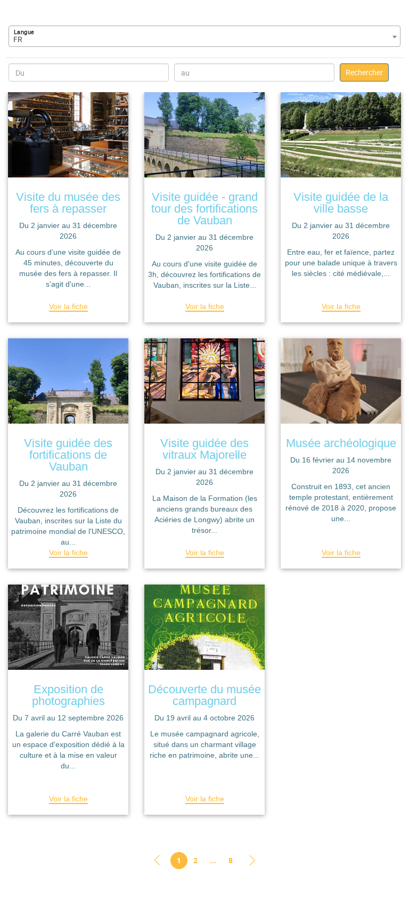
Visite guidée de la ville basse (340, 202)
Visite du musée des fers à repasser (68, 202)
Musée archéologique (341, 443)
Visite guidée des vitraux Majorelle (204, 448)
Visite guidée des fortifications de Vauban (68, 454)
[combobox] (204, 36)
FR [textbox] (17, 39)
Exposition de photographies (68, 695)
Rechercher (364, 72)
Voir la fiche (68, 306)
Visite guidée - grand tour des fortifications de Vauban (204, 208)
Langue (24, 32)
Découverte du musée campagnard (204, 695)
